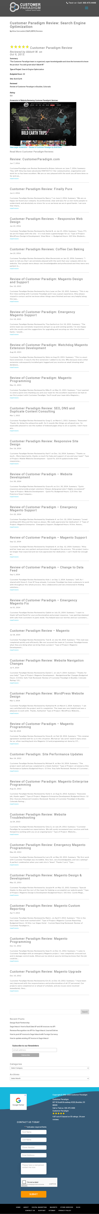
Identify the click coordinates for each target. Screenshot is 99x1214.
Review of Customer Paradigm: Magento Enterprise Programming (49, 783)
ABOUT (26, 1207)
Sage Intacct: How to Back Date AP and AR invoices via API (32, 1027)
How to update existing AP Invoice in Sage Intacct (29, 1038)
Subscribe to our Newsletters (25, 1046)
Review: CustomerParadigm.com (35, 159)
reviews (56, 1119)
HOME (18, 1207)
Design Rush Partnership (19, 1023)
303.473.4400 (89, 3)
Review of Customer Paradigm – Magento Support (48, 537)
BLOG (78, 1207)
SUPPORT (42, 1210)
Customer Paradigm (79, 1095)
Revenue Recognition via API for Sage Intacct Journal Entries (34, 1030)
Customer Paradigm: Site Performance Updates (46, 754)
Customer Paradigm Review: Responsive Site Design (44, 442)
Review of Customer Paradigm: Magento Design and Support (46, 280)
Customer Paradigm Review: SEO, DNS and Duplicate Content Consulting (42, 409)
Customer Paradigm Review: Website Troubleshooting (38, 816)
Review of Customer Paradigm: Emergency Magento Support (42, 313)
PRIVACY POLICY (65, 1210)
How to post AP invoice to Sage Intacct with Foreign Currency (34, 1034)
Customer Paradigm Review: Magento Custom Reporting (45, 907)
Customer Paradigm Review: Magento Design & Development (46, 876)
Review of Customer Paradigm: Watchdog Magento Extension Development (49, 346)
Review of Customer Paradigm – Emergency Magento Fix (43, 601)
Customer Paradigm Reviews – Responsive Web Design (46, 220)
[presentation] (39, 1182)
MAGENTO (53, 1207)
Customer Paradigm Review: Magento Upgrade (45, 971)
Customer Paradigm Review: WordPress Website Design (47, 695)
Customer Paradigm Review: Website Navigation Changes (47, 662)
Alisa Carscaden (18, 31)
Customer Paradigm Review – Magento (40, 630)
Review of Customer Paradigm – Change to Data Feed (47, 568)
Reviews (39, 31)
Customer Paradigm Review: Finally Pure (41, 189)
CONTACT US (30, 1210)
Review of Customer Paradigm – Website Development (41, 475)
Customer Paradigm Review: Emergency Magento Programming (47, 846)
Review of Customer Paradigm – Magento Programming (42, 725)
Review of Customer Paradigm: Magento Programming (41, 379)
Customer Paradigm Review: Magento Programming (38, 940)
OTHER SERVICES (66, 1207)
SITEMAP (52, 1210)
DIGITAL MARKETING (39, 1207)
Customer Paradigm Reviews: (38, 151)
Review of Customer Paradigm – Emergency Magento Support (43, 508)
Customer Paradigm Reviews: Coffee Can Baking (47, 249)
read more (14, 178)
